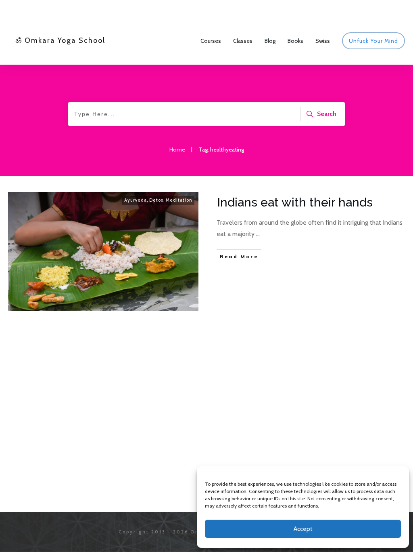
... (258, 234)
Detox (156, 200)
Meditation (179, 200)
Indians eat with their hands (295, 202)
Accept (303, 529)
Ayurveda (135, 200)
